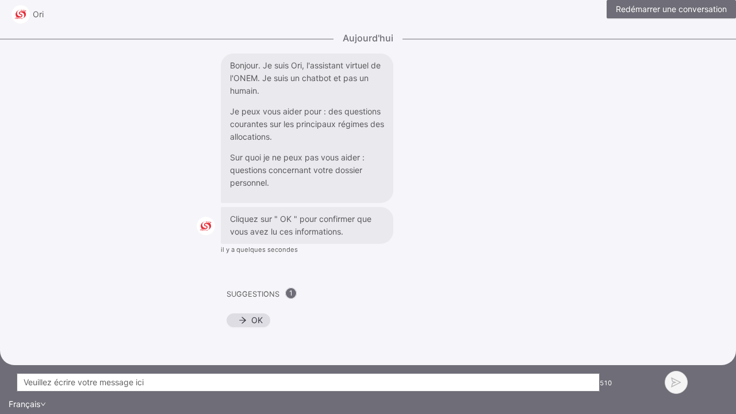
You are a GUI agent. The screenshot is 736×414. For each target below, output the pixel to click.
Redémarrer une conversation (671, 9)
